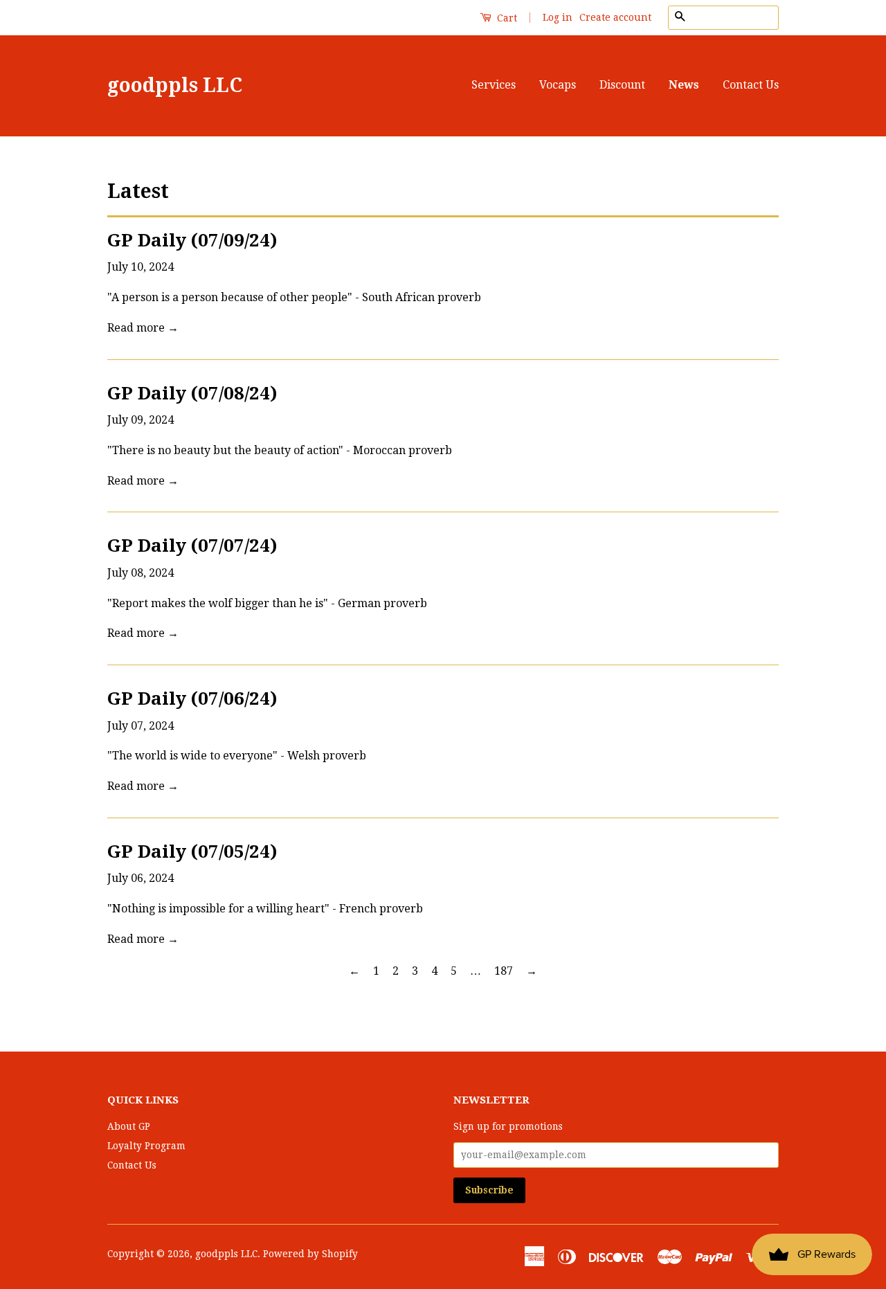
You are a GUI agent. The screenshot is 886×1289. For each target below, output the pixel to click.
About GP (128, 1126)
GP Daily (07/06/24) (192, 698)
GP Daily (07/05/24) (192, 851)
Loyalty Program (146, 1145)
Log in (557, 17)
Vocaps (557, 84)
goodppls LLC (174, 85)
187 (503, 970)
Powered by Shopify (310, 1253)
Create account (615, 17)
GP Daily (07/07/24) (192, 545)
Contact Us (751, 84)
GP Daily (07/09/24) (192, 240)
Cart (505, 18)
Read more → (143, 327)
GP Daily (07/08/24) (192, 393)
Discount (622, 84)
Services (493, 84)
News (684, 84)
